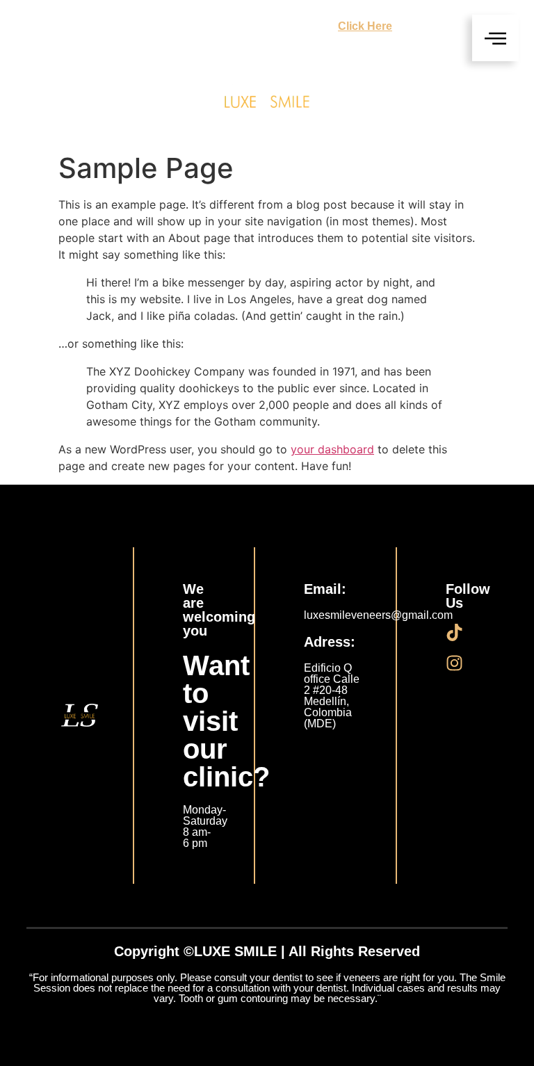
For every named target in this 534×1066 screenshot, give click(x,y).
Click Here (365, 26)
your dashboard (332, 449)
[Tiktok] (454, 632)
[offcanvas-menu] (495, 38)
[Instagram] (454, 663)
